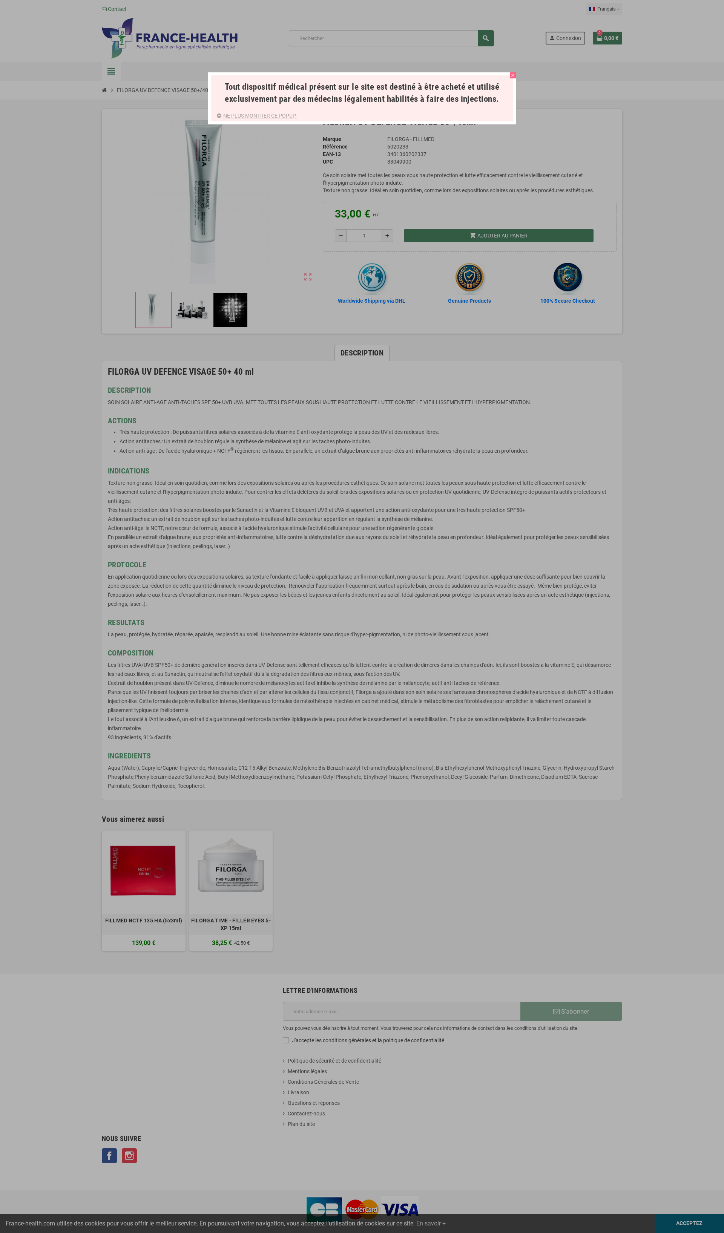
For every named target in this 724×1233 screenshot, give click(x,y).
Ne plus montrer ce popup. (260, 116)
